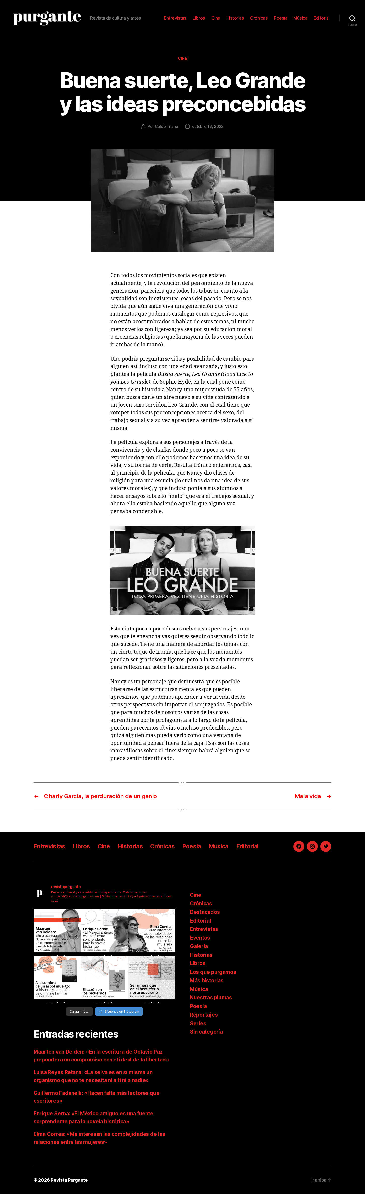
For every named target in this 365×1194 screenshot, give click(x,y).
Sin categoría (206, 1032)
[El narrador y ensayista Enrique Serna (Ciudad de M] (104, 932)
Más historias (207, 980)
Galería (199, 946)
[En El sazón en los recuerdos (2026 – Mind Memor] (104, 979)
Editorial (321, 18)
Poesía (280, 18)
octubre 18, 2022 (208, 126)
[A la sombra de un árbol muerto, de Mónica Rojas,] (57, 979)
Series (198, 1023)
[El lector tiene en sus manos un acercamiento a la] (57, 932)
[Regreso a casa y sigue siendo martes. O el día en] (151, 979)
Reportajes (204, 1015)
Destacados (205, 912)
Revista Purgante (69, 1180)
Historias (235, 18)
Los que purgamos (213, 972)
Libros (199, 18)
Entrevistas (175, 18)
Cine (215, 18)
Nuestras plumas (211, 998)
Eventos (200, 938)
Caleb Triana (166, 126)
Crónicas (259, 18)
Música (300, 18)
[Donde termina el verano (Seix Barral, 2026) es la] (151, 932)
